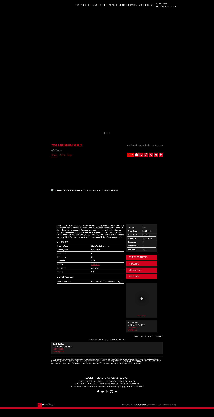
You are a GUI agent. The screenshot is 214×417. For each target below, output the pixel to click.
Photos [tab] (62, 155)
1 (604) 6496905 (132, 327)
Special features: (65, 277)
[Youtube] (116, 391)
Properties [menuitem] (85, 5)
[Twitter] (102, 391)
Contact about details (138, 257)
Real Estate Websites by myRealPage (166, 405)
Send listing (134, 263)
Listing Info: (63, 241)
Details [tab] (54, 155)
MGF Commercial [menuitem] (131, 5)
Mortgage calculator (143, 270)
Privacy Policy (151, 405)
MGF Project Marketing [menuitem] (117, 5)
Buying (94, 5)
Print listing (134, 276)
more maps (141, 316)
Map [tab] (69, 155)
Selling (103, 5)
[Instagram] (111, 391)
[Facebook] (98, 391)
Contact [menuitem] (150, 5)
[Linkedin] (107, 391)
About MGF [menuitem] (142, 5)
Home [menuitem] (78, 5)
